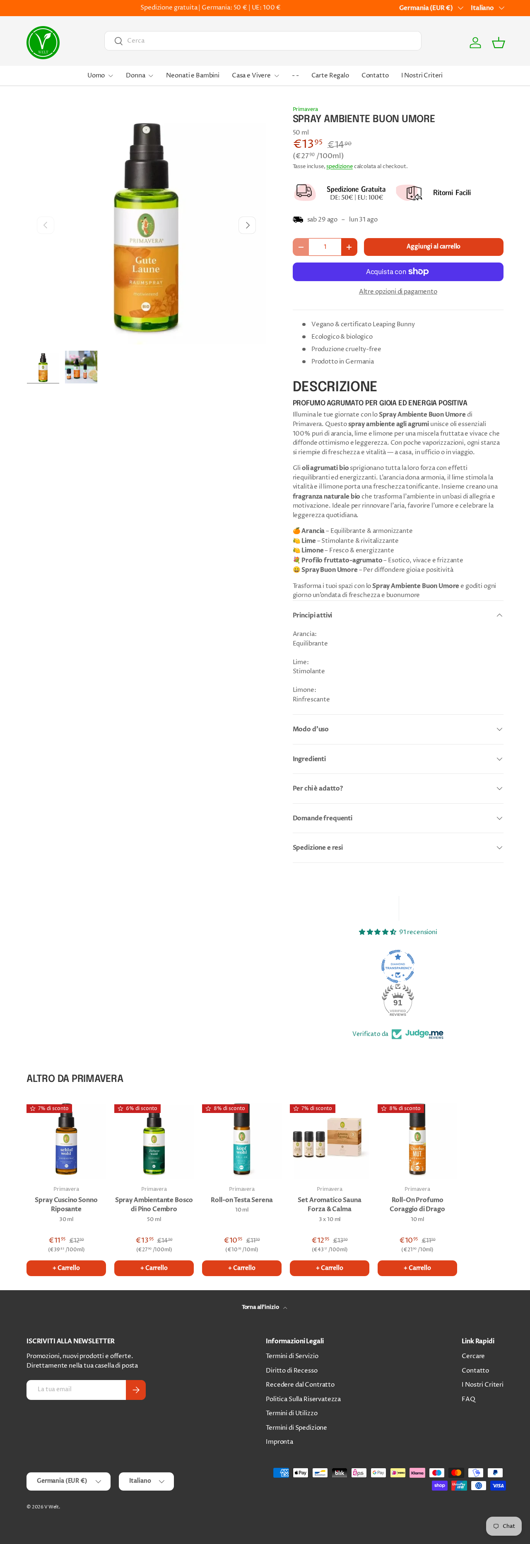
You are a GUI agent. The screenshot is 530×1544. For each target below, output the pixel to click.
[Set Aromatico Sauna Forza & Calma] (329, 1139)
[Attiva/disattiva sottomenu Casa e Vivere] (277, 76)
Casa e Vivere (251, 75)
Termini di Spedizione (296, 1428)
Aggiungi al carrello (433, 247)
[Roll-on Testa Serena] (242, 1139)
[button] (498, 43)
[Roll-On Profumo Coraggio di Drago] (417, 1139)
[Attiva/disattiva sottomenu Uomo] (111, 76)
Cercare (473, 1356)
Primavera (305, 109)
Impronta (279, 1442)
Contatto (375, 75)
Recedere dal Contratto (300, 1384)
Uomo (96, 75)
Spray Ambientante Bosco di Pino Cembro (154, 1205)
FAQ (468, 1399)
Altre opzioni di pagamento (398, 291)
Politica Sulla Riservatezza (303, 1399)
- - (295, 75)
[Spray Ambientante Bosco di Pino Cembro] (154, 1139)
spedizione (339, 166)
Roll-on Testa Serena (241, 1200)
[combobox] (263, 40)
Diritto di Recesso (291, 1370)
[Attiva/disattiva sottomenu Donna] (151, 76)
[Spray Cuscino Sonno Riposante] (66, 1139)
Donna (135, 75)
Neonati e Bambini (192, 75)
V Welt (51, 1507)
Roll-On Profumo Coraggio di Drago (417, 1205)
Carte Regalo (330, 75)
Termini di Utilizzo (291, 1413)
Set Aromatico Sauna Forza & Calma (329, 1205)
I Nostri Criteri (422, 75)
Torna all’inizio (261, 1307)
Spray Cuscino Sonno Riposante (66, 1205)
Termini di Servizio (292, 1356)
